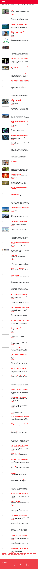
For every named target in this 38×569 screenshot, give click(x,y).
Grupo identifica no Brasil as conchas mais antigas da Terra (18, 268)
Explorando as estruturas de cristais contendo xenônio (18, 466)
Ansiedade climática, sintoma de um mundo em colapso (18, 46)
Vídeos (30, 4)
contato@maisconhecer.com (5, 564)
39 (19, 554)
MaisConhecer (5, 2)
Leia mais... (12, 14)
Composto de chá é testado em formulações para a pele (18, 375)
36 (15, 554)
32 (9, 554)
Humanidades (12, 4)
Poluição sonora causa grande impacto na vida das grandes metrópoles (20, 80)
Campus (19, 4)
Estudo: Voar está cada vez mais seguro (16, 410)
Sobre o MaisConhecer (27, 565)
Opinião (22, 4)
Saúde (16, 4)
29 (5, 554)
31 (8, 554)
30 (6, 554)
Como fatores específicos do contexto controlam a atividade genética (19, 135)
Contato (33, 4)
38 (18, 554)
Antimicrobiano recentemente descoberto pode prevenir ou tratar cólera (20, 86)
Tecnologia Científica (7, 4)
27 (2, 554)
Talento (27, 4)
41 (22, 554)
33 (11, 554)
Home (3, 4)
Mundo (24, 4)
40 (21, 554)
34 (12, 554)
